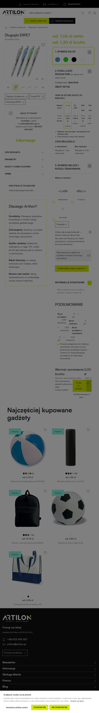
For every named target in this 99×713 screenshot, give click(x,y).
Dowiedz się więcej (77, 701)
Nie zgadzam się (59, 707)
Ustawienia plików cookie (17, 707)
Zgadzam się (40, 707)
